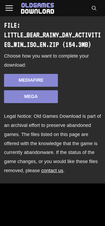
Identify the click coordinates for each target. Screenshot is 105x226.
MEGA (31, 96)
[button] (94, 8)
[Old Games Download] (37, 8)
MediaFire (31, 80)
